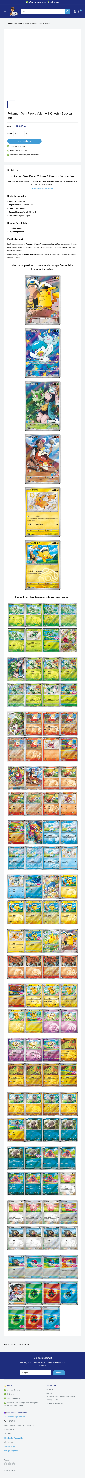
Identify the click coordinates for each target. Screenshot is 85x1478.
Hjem (10, 23)
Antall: (9, 133)
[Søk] (67, 11)
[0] (79, 11)
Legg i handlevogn (24, 141)
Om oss (49, 1393)
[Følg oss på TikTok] (13, 1463)
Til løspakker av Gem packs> (42, 189)
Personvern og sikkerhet (55, 1403)
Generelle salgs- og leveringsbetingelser (60, 1397)
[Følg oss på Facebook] (5, 1463)
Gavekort (49, 1390)
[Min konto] (75, 11)
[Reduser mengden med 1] (15, 133)
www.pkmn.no (9, 1447)
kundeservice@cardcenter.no (17, 1417)
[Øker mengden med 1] (26, 133)
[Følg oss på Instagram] (9, 1463)
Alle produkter (18, 23)
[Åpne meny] (5, 11)
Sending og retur (52, 1400)
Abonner (59, 1373)
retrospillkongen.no (11, 1451)
